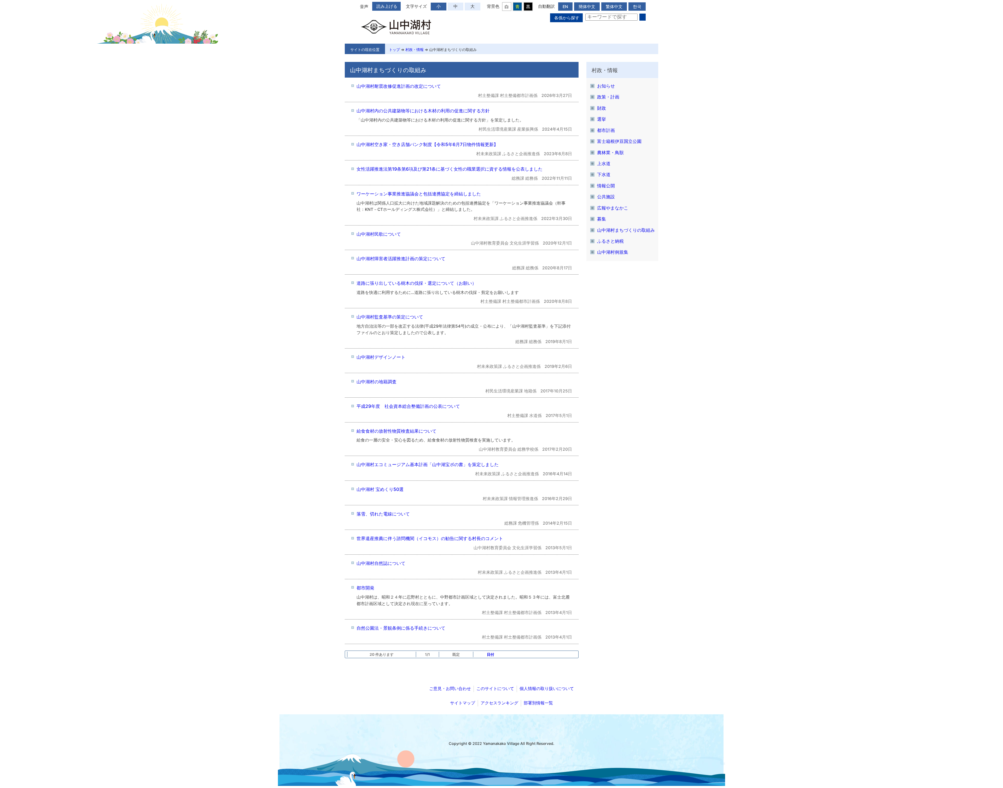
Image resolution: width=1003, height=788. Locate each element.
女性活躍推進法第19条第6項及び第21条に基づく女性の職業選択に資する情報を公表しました (450, 169)
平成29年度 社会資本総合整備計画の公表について (408, 406)
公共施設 (606, 196)
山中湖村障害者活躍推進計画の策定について (401, 258)
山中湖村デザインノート (381, 357)
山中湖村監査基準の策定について (390, 317)
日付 (490, 654)
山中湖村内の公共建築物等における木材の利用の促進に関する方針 (423, 110)
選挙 (601, 119)
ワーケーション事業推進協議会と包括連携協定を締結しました (419, 193)
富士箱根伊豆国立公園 (619, 141)
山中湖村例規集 (612, 252)
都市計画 (606, 130)
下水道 (603, 174)
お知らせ (606, 86)
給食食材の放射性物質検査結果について (396, 431)
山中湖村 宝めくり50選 (380, 489)
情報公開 (606, 185)
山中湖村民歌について (379, 234)
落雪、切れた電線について (383, 514)
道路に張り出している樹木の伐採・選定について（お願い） (416, 283)
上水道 (603, 163)
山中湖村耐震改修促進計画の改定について (399, 86)
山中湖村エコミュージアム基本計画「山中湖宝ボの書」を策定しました (428, 464)
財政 (601, 108)
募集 (601, 219)
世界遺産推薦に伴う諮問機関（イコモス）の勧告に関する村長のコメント (430, 538)
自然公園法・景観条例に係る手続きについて (401, 628)
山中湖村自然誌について (381, 563)
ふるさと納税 (610, 241)
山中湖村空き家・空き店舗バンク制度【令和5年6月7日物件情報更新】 (427, 144)
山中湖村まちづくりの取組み (453, 49)
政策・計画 (608, 97)
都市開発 (365, 587)
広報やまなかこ (612, 208)
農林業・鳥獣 (610, 152)
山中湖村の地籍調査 (376, 381)
